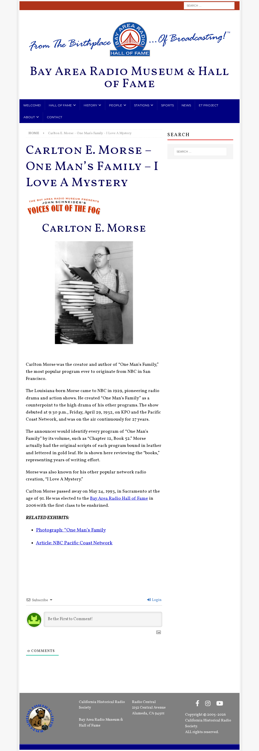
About (29, 117)
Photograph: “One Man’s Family (71, 530)
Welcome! (32, 105)
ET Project (208, 105)
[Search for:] (209, 6)
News (186, 105)
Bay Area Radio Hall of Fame (119, 498)
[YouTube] (219, 704)
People (115, 105)
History (90, 105)
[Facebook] (197, 704)
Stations (141, 105)
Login (156, 600)
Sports (167, 105)
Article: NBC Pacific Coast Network (74, 543)
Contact (54, 117)
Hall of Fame (60, 105)
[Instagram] (207, 704)
